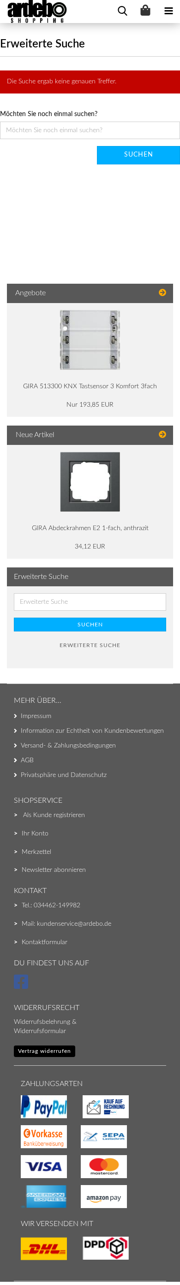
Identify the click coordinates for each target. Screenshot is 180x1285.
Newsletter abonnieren (54, 870)
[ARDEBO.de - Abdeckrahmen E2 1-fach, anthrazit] (90, 482)
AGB (27, 760)
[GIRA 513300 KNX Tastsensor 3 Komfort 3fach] (90, 340)
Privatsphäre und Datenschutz (64, 775)
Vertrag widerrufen (44, 1051)
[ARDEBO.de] (33, 11)
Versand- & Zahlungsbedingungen (68, 745)
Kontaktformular (44, 942)
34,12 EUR (90, 546)
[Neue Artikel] (162, 435)
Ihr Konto (35, 833)
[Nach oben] (25, 1259)
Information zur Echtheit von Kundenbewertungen (92, 731)
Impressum (36, 716)
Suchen (138, 155)
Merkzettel (36, 852)
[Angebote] (162, 293)
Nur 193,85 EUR (90, 405)
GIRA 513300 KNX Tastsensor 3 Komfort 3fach (90, 386)
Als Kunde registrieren (54, 815)
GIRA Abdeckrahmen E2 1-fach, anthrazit (90, 528)
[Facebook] (22, 986)
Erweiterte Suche (90, 645)
